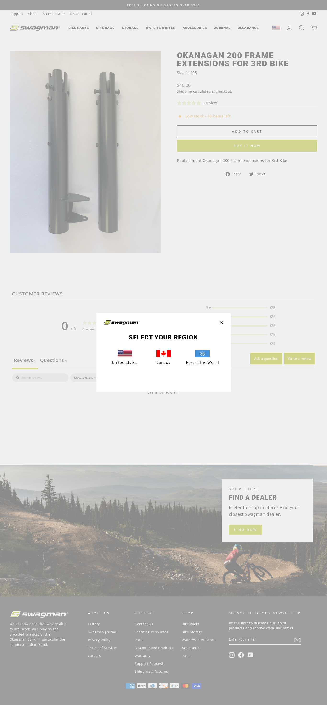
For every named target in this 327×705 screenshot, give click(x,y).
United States (124, 362)
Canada (163, 362)
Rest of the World (202, 362)
